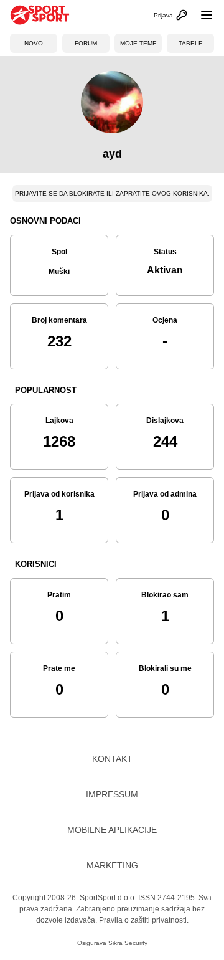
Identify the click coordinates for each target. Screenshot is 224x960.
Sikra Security (127, 942)
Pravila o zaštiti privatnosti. (144, 920)
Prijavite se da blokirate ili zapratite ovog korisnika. (112, 193)
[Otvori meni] (201, 15)
